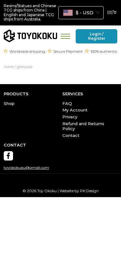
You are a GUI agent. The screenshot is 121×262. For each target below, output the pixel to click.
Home (9, 67)
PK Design (89, 190)
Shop (9, 103)
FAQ (67, 103)
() (110, 12)
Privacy (69, 116)
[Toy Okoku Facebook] (8, 155)
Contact (70, 135)
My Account (74, 109)
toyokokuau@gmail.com (26, 167)
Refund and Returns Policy (83, 126)
